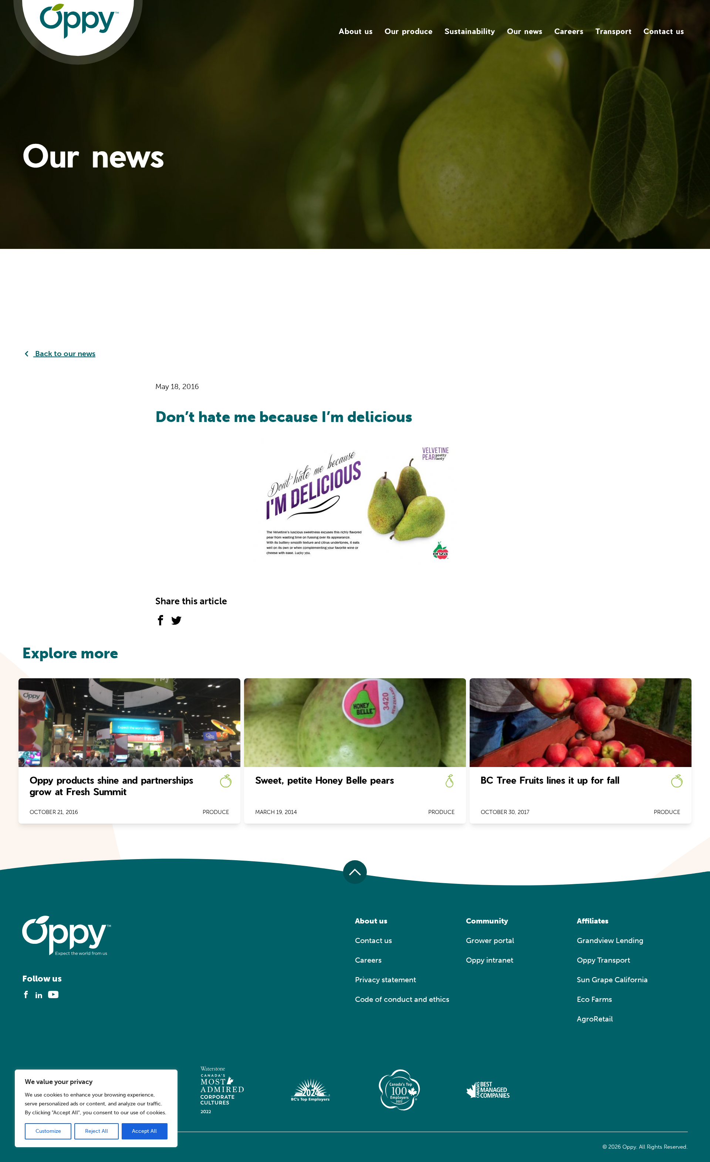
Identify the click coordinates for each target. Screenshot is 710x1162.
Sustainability (469, 31)
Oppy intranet (489, 960)
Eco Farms (594, 999)
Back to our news (64, 353)
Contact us (663, 31)
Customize (48, 1131)
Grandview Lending (610, 940)
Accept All (144, 1131)
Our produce (409, 31)
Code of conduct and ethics (402, 999)
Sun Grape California (612, 979)
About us (356, 31)
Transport (613, 31)
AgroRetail (595, 1018)
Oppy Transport (603, 960)
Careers (569, 31)
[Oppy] (79, 21)
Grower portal (490, 940)
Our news (524, 31)
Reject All (96, 1131)
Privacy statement (385, 979)
